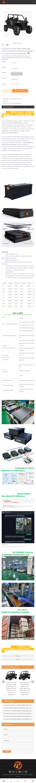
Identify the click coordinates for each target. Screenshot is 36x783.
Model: (5, 99)
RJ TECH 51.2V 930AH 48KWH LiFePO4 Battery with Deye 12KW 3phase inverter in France (18, 719)
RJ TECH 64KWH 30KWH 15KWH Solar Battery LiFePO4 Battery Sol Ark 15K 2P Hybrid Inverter (18, 708)
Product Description (8, 107)
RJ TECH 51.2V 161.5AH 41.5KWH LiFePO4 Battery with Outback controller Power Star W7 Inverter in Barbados (18, 713)
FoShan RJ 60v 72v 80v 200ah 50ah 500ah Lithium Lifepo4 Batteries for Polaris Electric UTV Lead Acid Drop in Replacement (21, 688)
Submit (7, 751)
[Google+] (22, 771)
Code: (4, 103)
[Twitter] (16, 771)
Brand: (4, 101)
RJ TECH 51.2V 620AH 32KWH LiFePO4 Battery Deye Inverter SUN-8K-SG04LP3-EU (18, 710)
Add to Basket (21, 90)
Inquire (6, 90)
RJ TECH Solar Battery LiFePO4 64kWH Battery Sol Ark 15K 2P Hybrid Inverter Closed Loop (18, 705)
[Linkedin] (19, 771)
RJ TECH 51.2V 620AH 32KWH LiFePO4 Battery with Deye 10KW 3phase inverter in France (18, 716)
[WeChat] (10, 771)
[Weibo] (13, 771)
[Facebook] (26, 771)
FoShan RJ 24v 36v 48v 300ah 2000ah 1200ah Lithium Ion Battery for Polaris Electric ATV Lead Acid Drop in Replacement (8, 688)
